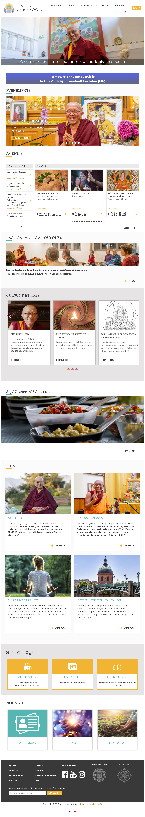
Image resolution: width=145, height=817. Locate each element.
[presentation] (9, 315)
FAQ (37, 780)
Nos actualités (16, 775)
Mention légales (88, 804)
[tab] (72, 221)
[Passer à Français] (70, 811)
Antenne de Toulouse (45, 775)
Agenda (70, 5)
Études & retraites (87, 5)
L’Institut (106, 5)
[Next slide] (20, 226)
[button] (8, 120)
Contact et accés (69, 766)
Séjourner (120, 5)
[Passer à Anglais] (74, 811)
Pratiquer (13, 780)
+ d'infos (15, 360)
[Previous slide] (41, 177)
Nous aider (57, 5)
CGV (100, 804)
